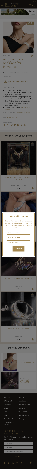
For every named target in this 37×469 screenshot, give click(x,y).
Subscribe (18, 249)
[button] (32, 215)
